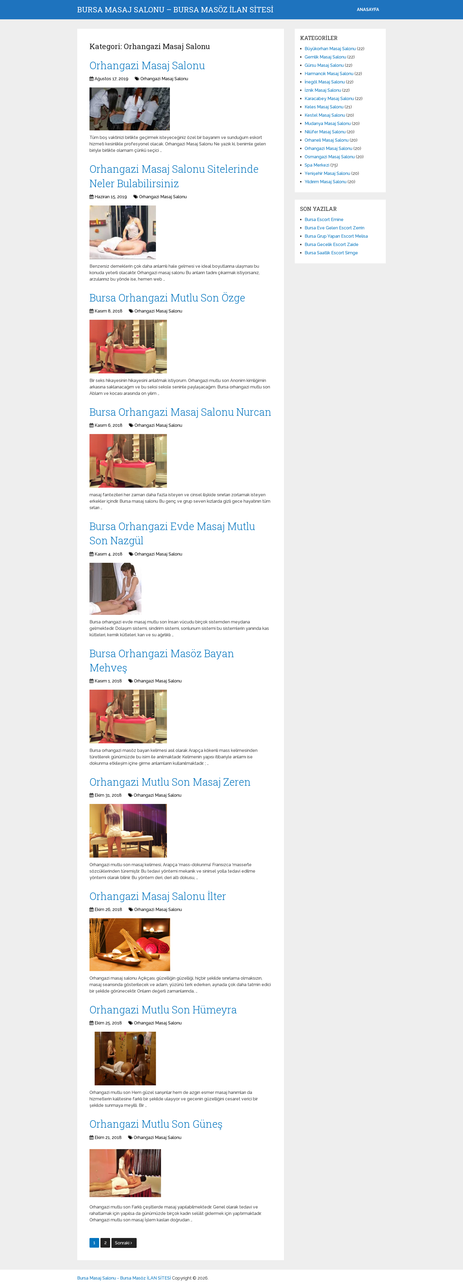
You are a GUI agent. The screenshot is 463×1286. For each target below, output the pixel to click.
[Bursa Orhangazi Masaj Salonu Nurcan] (128, 461)
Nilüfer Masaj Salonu (325, 131)
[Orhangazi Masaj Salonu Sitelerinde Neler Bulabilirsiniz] (122, 232)
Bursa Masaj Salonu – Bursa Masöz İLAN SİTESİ (175, 9)
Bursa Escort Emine (324, 219)
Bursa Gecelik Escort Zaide (332, 244)
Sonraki (122, 1242)
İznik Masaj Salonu (323, 90)
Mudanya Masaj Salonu (328, 123)
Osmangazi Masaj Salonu (330, 156)
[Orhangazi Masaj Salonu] (129, 108)
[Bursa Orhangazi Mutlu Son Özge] (128, 346)
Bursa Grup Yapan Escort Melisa (336, 236)
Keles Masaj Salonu (324, 106)
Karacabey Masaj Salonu (329, 98)
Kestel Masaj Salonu (325, 115)
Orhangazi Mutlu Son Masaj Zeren (170, 781)
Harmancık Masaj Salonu (329, 73)
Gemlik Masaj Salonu (325, 57)
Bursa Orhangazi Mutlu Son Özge (167, 297)
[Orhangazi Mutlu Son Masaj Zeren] (128, 831)
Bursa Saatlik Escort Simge (331, 252)
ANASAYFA (368, 9)
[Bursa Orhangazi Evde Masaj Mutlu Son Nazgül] (115, 589)
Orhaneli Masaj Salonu (327, 140)
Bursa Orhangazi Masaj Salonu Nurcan (180, 411)
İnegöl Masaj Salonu (325, 81)
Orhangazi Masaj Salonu (147, 65)
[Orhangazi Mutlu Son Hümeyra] (125, 1058)
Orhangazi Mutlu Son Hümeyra (163, 1009)
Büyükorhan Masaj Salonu (330, 48)
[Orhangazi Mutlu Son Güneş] (125, 1173)
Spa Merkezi (317, 165)
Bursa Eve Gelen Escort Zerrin (334, 227)
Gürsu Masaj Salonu (324, 65)
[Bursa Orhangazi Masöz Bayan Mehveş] (128, 716)
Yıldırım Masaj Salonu (325, 181)
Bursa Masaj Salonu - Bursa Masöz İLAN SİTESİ (124, 1278)
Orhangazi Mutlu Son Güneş (156, 1123)
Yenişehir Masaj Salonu (327, 173)
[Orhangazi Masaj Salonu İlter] (129, 944)
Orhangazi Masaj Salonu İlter (157, 896)
